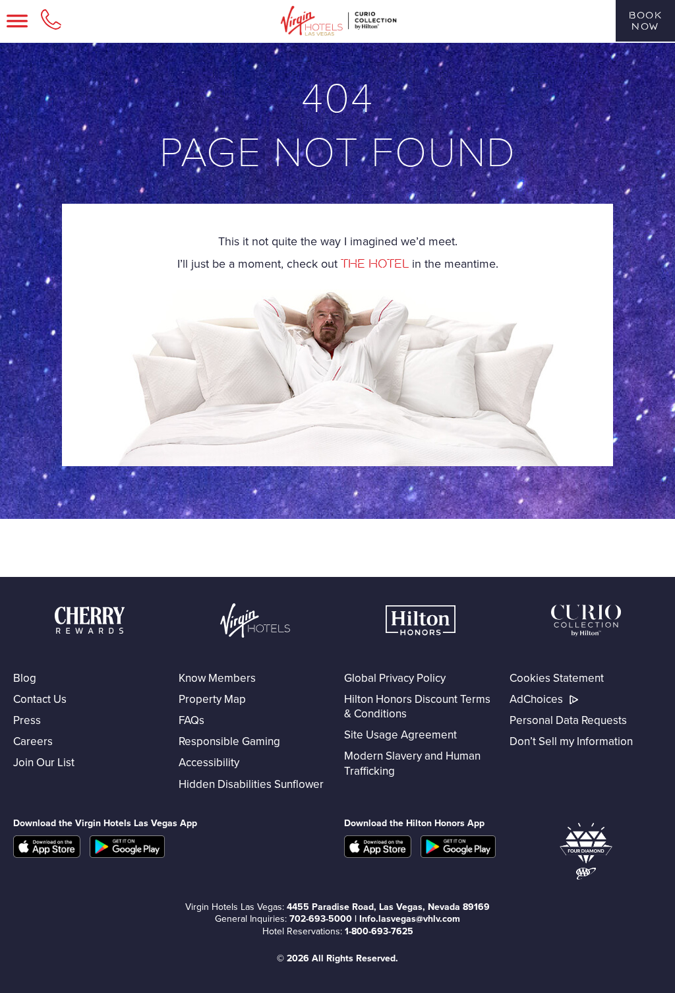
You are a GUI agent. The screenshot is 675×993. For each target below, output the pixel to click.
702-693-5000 (320, 918)
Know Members (217, 678)
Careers (33, 741)
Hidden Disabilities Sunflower (251, 784)
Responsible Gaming (229, 741)
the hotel (375, 263)
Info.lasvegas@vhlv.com (409, 918)
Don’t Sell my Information (571, 741)
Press (27, 720)
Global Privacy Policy (395, 678)
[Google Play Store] (458, 854)
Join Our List (43, 762)
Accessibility (209, 762)
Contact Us (40, 699)
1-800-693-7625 (379, 931)
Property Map (212, 699)
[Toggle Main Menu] (17, 21)
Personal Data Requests (568, 720)
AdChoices (536, 699)
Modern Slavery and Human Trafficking (412, 763)
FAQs (191, 720)
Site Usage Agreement (400, 734)
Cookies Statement (557, 678)
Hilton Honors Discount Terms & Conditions (417, 706)
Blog (24, 678)
